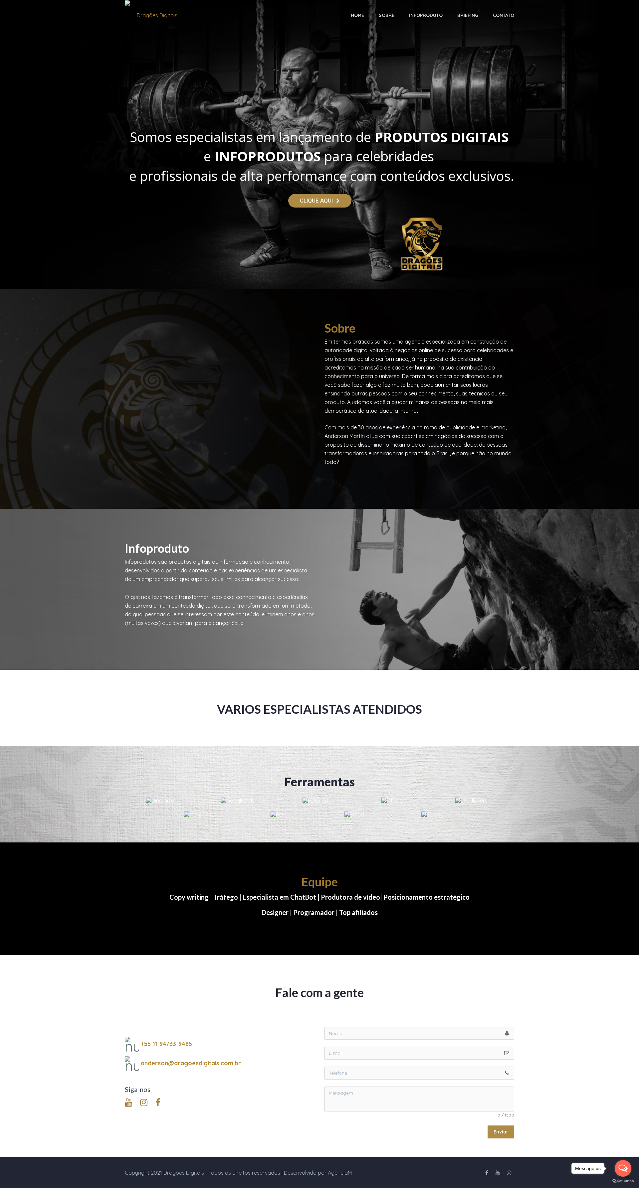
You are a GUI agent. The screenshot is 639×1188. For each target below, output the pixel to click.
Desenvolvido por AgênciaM (318, 1172)
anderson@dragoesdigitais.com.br (191, 1063)
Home (357, 15)
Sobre (386, 15)
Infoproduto (426, 15)
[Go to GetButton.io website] (623, 1181)
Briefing (467, 15)
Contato (503, 15)
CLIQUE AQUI (316, 200)
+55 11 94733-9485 (166, 1044)
